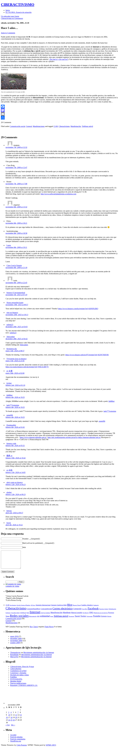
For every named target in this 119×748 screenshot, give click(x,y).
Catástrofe (96, 605)
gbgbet (9, 492)
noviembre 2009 (16, 641)
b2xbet (9, 383)
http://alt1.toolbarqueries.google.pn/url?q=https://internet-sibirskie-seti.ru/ (74, 437)
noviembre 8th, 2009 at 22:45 (16, 283)
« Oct (8, 725)
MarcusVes (14, 657)
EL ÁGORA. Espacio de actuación (18, 12)
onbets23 (10, 325)
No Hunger (86, 612)
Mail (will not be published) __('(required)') (38, 543)
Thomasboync (15, 652)
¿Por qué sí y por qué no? (58, 59)
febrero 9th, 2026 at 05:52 (15, 446)
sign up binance (12, 313)
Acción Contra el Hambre (23, 605)
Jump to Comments (8, 33)
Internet (35, 612)
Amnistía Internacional (43, 605)
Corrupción (77, 609)
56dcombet (11, 337)
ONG (91, 612)
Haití (28, 612)
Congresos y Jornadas (18, 673)
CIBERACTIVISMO (17, 4)
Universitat (90, 616)
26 (14, 720)
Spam (51, 616)
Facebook (93, 608)
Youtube (97, 616)
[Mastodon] (59, 110)
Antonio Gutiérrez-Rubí (59, 605)
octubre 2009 (15, 643)
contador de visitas (12, 586)
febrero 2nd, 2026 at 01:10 (15, 385)
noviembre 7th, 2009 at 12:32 (16, 147)
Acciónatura (13, 605)
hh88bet (9, 395)
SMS (38, 616)
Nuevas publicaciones (18, 683)
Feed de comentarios (17, 739)
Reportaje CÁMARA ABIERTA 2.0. (24, 685)
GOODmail (23, 612)
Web (24, 547)
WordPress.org (15, 741)
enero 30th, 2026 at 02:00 (15, 373)
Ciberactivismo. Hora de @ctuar (22, 667)
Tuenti (77, 616)
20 (16, 717)
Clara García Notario (14, 265)
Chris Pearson (22, 745)
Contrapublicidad (46, 609)
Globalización (112, 609)
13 (16, 715)
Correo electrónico (63, 608)
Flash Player (49, 627)
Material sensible (76, 612)
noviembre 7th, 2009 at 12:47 (16, 167)
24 (9, 720)
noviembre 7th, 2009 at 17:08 (16, 184)
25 (11, 720)
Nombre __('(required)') (31, 539)
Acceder (13, 735)
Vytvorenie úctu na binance (16, 359)
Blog (69, 604)
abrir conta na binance (15, 482)
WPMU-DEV (51, 745)
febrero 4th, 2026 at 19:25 (15, 397)
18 (11, 717)
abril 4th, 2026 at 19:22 (14, 525)
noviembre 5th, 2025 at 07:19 (16, 295)
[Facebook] (59, 106)
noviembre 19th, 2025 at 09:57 (17, 305)
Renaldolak (14, 655)
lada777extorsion (13, 405)
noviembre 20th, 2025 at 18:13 (17, 315)
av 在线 (9, 470)
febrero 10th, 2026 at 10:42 (16, 458)
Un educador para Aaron (10, 16)
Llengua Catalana (45, 612)
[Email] (59, 114)
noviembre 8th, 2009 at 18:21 (16, 223)
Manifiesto (67, 612)
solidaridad (45, 616)
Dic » (13, 725)
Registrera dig (12, 349)
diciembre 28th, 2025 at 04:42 (17, 339)
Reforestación (32, 616)
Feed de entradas (16, 737)
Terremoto (71, 616)
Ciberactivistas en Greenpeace (12, 18)
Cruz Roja (84, 609)
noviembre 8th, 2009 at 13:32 (16, 207)
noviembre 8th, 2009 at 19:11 (16, 247)
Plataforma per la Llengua (101, 612)
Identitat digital (15, 681)
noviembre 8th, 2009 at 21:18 (16, 268)
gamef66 (10, 415)
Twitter (83, 616)
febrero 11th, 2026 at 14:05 (15, 472)
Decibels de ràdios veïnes (19, 675)
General (29, 126)
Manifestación (76, 126)
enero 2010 (14, 636)
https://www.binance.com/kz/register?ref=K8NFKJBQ (78, 309)
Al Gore (33, 605)
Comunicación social (17, 126)
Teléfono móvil (87, 126)
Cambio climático (87, 605)
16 (7, 717)
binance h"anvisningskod (16, 293)
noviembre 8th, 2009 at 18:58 (16, 233)
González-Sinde (15, 612)
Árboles (109, 616)
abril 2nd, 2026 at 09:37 (14, 513)
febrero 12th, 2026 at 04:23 (16, 484)
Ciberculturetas (15, 669)
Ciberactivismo (64, 126)
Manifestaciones (39, 126)
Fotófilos (13, 677)
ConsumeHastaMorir (33, 609)
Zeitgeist (104, 616)
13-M (56, 126)
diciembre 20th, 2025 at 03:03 (17, 327)
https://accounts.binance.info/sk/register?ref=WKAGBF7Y (27, 367)
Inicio (8, 10)
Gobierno (8, 612)
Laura (9, 245)
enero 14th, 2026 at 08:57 (15, 351)
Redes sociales (19, 615)
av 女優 (9, 371)
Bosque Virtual (77, 605)
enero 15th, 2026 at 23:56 (15, 361)
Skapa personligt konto (15, 303)
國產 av (9, 456)
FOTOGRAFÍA (16, 679)
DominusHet (11, 425)
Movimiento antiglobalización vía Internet (38, 652)
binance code (11, 443)
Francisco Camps (103, 609)
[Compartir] (59, 118)
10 (9, 715)
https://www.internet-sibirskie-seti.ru (33, 437)
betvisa (9, 511)
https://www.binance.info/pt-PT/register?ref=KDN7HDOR (87, 355)
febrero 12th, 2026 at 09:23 (16, 494)
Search (10, 576)
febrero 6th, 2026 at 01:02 (15, 427)
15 (21, 715)
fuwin (9, 523)
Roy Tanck (34, 627)
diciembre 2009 (16, 638)
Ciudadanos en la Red (18, 671)
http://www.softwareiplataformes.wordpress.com (58, 194)
